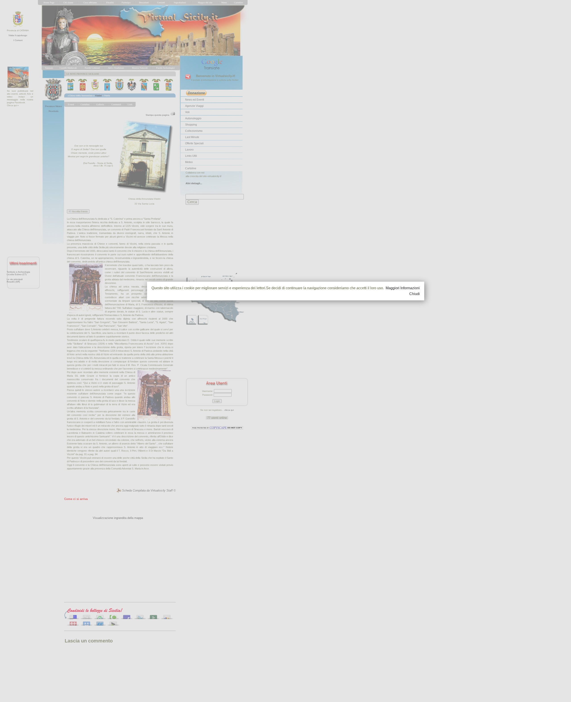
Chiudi (414, 294)
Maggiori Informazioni (403, 288)
